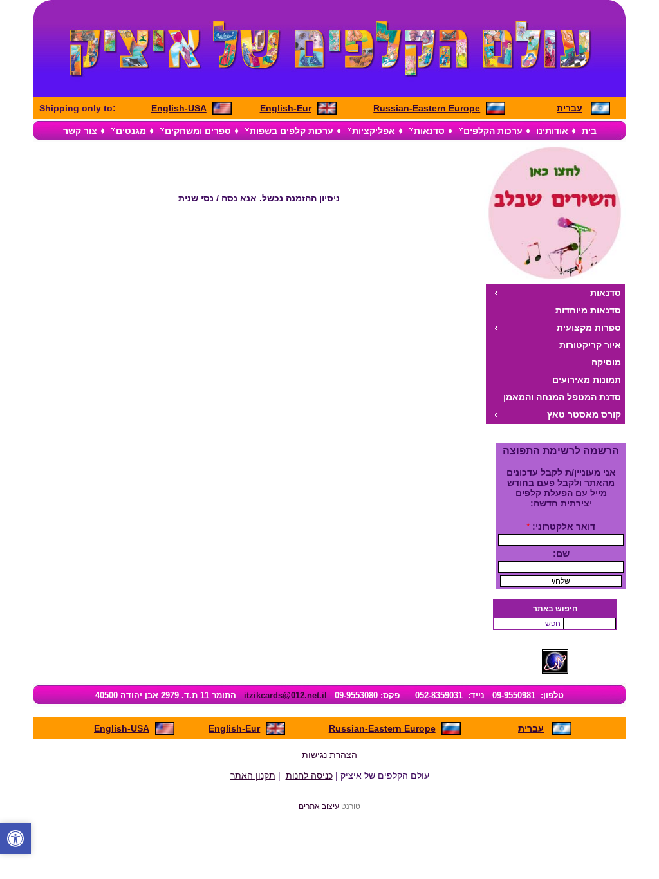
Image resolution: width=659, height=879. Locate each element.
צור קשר (80, 130)
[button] (15, 838)
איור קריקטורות (590, 345)
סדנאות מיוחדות (588, 310)
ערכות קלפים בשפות (291, 130)
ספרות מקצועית (589, 327)
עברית (569, 108)
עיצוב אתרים (319, 806)
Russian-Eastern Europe (426, 108)
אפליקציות (373, 130)
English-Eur (285, 108)
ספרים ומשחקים (198, 130)
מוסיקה (606, 362)
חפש (553, 623)
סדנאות (429, 130)
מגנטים (131, 130)
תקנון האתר (252, 775)
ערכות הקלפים (493, 130)
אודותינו (552, 130)
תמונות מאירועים (586, 380)
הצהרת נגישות (329, 755)
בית (589, 130)
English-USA (179, 108)
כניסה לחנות (309, 775)
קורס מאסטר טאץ (584, 414)
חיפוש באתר (555, 608)
